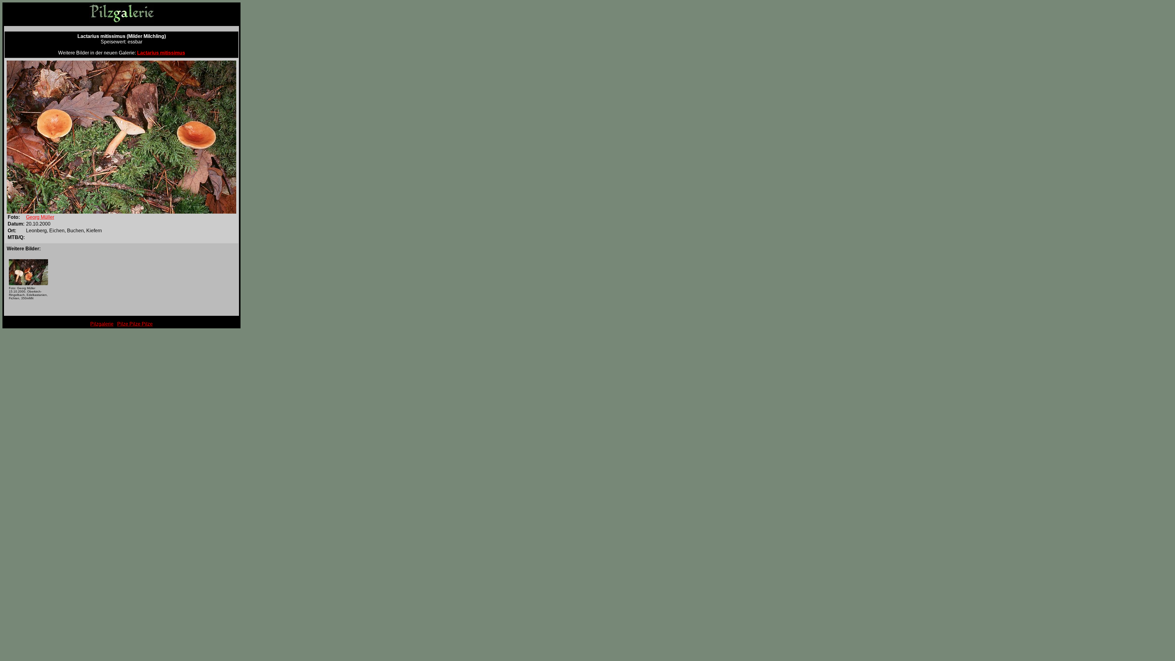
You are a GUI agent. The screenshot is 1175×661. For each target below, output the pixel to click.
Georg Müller (40, 217)
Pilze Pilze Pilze (135, 324)
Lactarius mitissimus (161, 52)
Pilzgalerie (102, 324)
